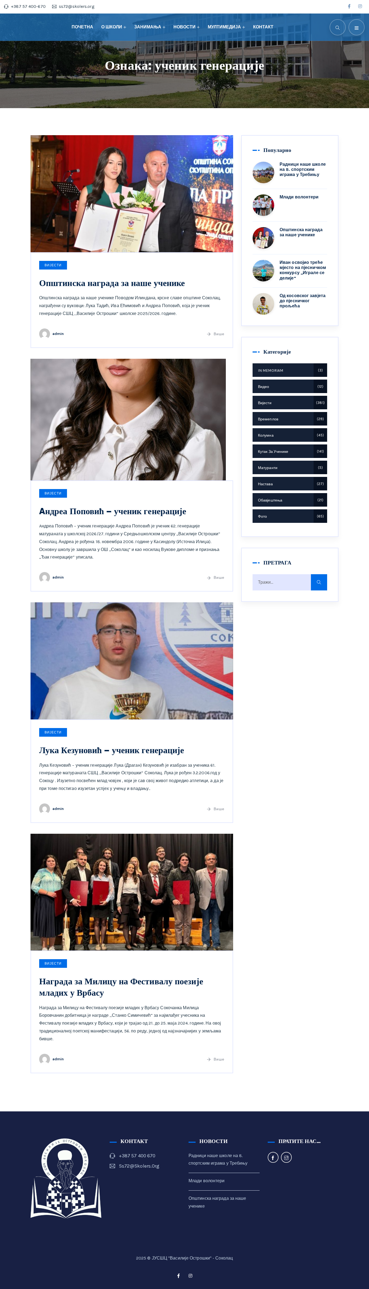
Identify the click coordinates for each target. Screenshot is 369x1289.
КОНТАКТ (263, 26)
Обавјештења (290, 500)
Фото (290, 516)
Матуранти (289, 468)
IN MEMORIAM (289, 370)
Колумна (290, 435)
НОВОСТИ (184, 26)
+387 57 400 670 (137, 1156)
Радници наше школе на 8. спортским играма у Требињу (303, 169)
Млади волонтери (299, 197)
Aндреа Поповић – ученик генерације (112, 511)
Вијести (53, 265)
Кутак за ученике (290, 451)
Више (219, 334)
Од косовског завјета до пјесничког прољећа (303, 300)
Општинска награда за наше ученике (112, 283)
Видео (290, 386)
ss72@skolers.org (139, 1166)
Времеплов (290, 419)
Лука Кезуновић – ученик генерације (111, 750)
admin (58, 333)
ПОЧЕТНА (82, 26)
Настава (290, 484)
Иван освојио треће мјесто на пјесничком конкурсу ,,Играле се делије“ (303, 270)
